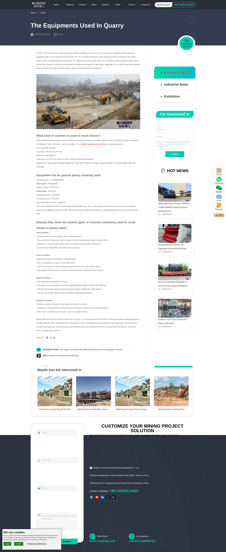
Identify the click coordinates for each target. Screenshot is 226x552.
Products (82, 5)
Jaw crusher (41, 184)
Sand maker (41, 191)
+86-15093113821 (123, 491)
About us (70, 5)
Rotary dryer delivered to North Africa (63, 356)
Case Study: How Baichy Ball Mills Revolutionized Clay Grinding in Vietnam (90, 350)
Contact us (145, 5)
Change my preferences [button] (36, 544)
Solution (105, 5)
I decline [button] (18, 544)
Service (132, 5)
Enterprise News (176, 72)
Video (117, 5)
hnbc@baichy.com (102, 541)
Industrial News (176, 84)
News (94, 5)
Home (56, 5)
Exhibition (172, 96)
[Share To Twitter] (51, 337)
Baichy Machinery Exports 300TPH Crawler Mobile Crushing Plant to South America (173, 207)
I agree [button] (7, 544)
